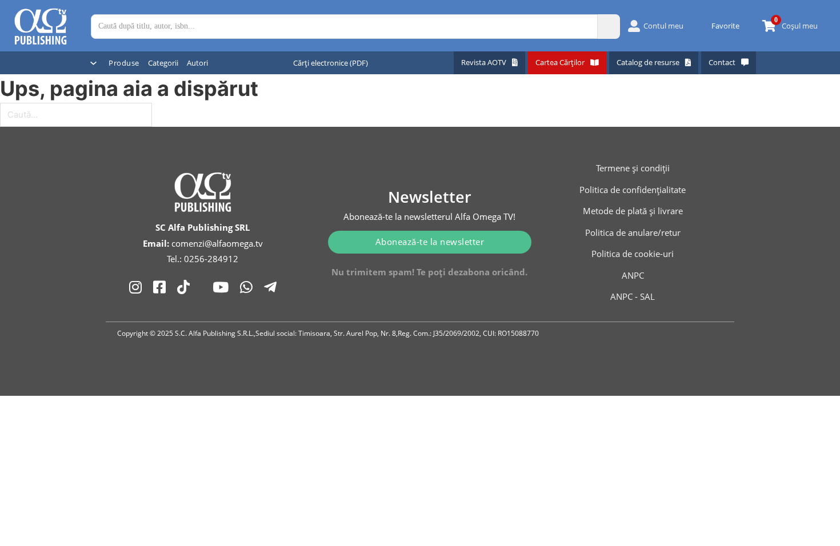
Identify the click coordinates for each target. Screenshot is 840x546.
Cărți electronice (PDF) (330, 63)
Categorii (163, 63)
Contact (722, 62)
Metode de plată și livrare (633, 210)
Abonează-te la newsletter (430, 241)
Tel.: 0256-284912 (202, 258)
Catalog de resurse (648, 62)
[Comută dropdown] (93, 63)
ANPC (633, 275)
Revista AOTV (483, 62)
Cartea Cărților (560, 62)
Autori (197, 63)
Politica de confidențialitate (632, 189)
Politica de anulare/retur (633, 232)
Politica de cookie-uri (632, 253)
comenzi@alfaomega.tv (217, 243)
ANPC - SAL (632, 296)
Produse (124, 63)
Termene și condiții (633, 168)
